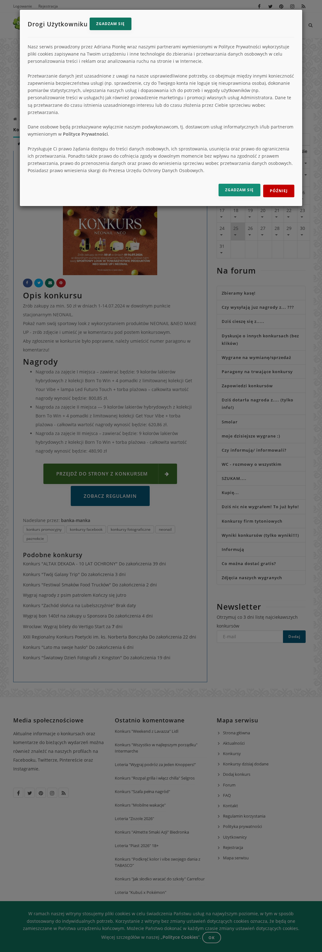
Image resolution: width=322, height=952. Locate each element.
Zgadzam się (110, 23)
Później (279, 190)
